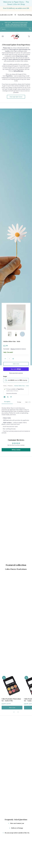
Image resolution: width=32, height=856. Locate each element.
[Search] (29, 29)
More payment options (16, 373)
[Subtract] (5, 358)
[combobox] (14, 29)
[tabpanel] (16, 420)
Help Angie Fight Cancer (16, 96)
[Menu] (3, 36)
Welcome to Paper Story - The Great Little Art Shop (16, 3)
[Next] (27, 317)
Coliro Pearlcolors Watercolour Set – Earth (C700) (11, 700)
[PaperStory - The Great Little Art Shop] (15, 36)
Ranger (5, 376)
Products (10, 385)
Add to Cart (16, 364)
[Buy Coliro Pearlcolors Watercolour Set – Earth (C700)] (12, 685)
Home (4, 385)
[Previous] (4, 317)
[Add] (13, 358)
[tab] (7, 402)
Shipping (13, 349)
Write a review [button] (16, 450)
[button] (29, 36)
